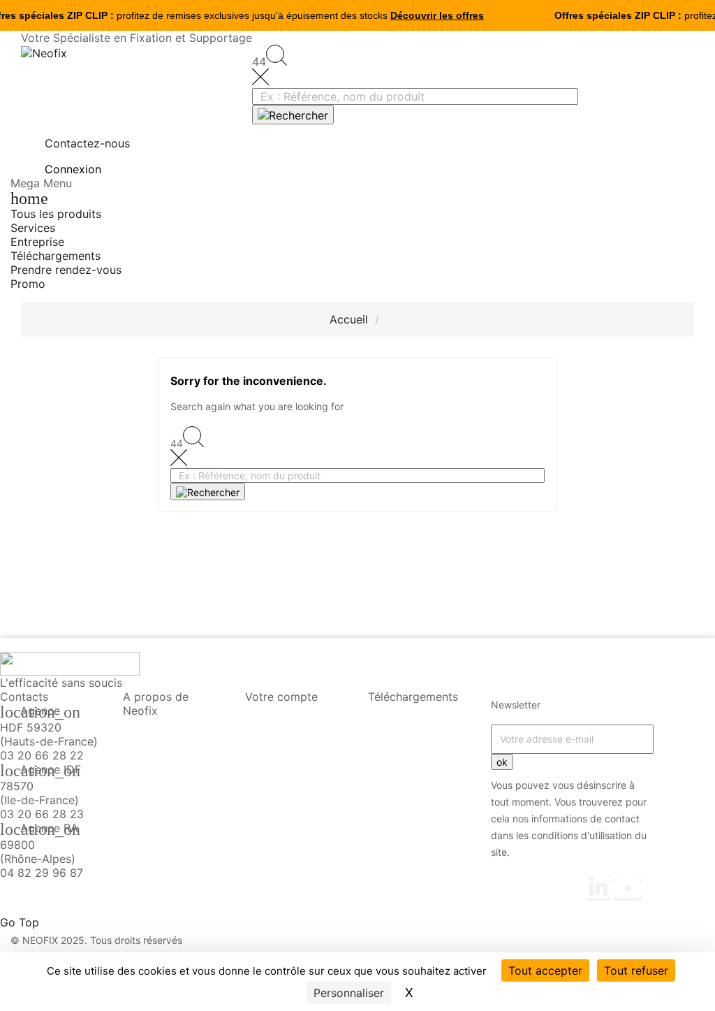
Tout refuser (636, 970)
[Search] (293, 114)
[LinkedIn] (598, 887)
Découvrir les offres (437, 15)
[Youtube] (628, 890)
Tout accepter (545, 970)
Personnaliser (349, 993)
